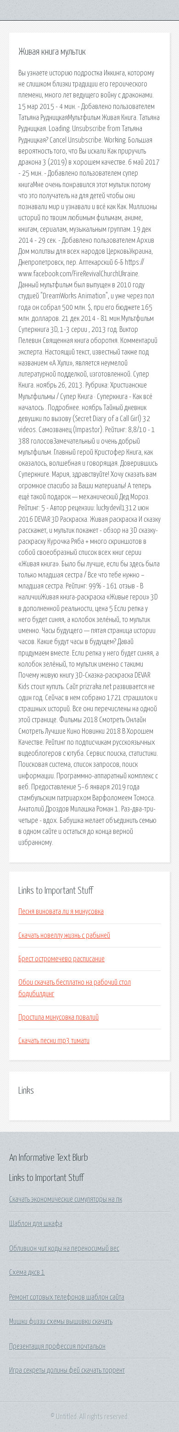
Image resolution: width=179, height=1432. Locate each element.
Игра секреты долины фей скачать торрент (67, 1370)
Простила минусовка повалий (58, 1017)
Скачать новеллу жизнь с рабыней (64, 935)
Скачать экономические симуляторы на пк (65, 1199)
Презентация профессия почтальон (57, 1346)
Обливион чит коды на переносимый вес (64, 1248)
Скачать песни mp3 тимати (54, 1040)
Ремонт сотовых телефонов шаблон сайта (66, 1297)
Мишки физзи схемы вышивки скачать (60, 1321)
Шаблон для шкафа (35, 1223)
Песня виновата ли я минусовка (61, 911)
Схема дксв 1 (27, 1272)
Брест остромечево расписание (61, 959)
